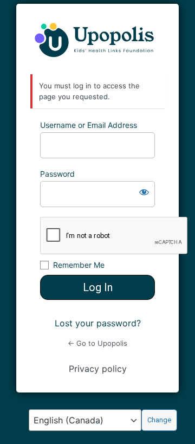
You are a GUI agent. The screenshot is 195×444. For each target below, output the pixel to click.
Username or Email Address (88, 125)
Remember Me (79, 264)
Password (57, 173)
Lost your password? (98, 323)
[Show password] (144, 192)
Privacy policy (98, 368)
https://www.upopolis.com (97, 39)
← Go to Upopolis (97, 343)
